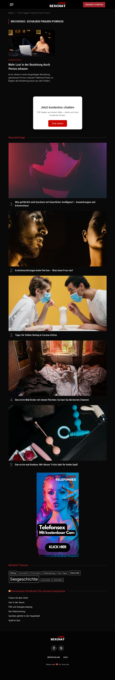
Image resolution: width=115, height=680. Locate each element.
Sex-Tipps (62, 573)
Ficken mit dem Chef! (18, 598)
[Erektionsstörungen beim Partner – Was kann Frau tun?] (58, 238)
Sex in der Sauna (16, 602)
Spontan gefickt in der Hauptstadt (24, 616)
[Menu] (11, 4)
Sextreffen (58, 580)
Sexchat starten (94, 5)
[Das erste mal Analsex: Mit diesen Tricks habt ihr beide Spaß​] (58, 432)
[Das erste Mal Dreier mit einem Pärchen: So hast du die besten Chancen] (58, 368)
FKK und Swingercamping (20, 607)
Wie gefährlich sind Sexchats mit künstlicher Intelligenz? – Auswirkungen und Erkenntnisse (55, 203)
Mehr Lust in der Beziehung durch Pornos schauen (29, 67)
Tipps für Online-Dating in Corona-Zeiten (36, 335)
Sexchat (74, 572)
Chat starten (57, 123)
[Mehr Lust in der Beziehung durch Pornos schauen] (31, 43)
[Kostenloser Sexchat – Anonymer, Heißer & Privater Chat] (57, 4)
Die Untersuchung (17, 611)
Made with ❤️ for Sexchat (57, 664)
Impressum (53, 657)
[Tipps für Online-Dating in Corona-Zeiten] (58, 303)
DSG (65, 657)
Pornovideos (15, 59)
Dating (13, 573)
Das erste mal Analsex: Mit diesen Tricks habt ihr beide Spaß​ (46, 464)
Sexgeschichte (24, 579)
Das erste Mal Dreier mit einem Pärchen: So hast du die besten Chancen (52, 399)
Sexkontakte (45, 580)
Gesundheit (23, 573)
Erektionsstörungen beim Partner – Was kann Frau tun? (44, 270)
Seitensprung (49, 573)
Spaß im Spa (14, 620)
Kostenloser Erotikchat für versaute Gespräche (38, 591)
